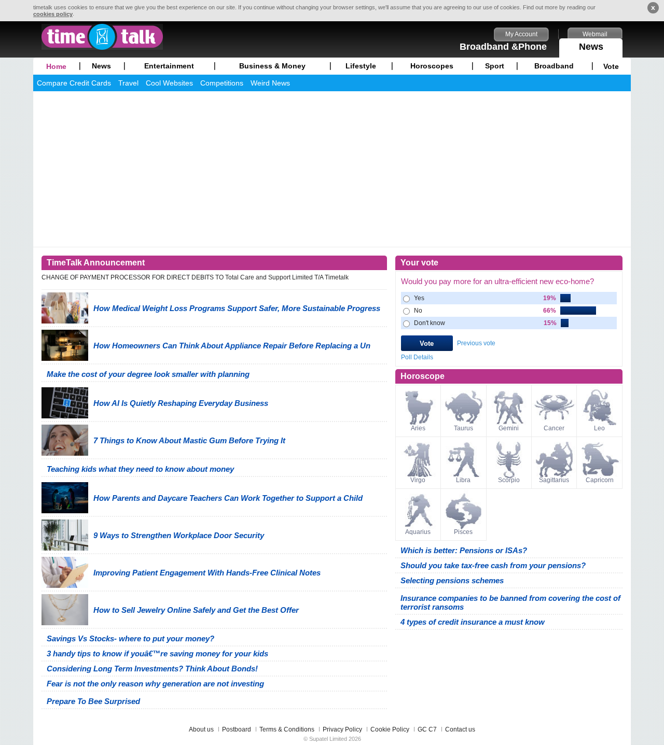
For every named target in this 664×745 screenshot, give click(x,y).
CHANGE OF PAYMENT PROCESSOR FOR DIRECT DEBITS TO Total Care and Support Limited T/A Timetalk (195, 277)
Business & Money (272, 66)
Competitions (221, 83)
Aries (418, 428)
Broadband (554, 66)
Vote (611, 66)
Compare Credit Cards (74, 83)
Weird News (270, 83)
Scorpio (509, 480)
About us (201, 729)
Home (56, 66)
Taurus (463, 428)
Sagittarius (554, 480)
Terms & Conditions (286, 729)
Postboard (236, 729)
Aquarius (418, 532)
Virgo (417, 480)
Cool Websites (169, 83)
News (591, 46)
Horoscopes (431, 66)
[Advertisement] (332, 169)
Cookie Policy (389, 729)
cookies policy (53, 14)
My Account (521, 34)
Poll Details (417, 357)
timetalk (102, 37)
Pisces (463, 532)
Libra (463, 480)
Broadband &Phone (503, 46)
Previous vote (476, 343)
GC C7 (427, 729)
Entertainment (169, 66)
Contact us (460, 729)
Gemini (509, 428)
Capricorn (600, 480)
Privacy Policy (342, 729)
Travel (128, 83)
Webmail (595, 34)
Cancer (554, 428)
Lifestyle (360, 66)
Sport (494, 66)
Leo (599, 428)
